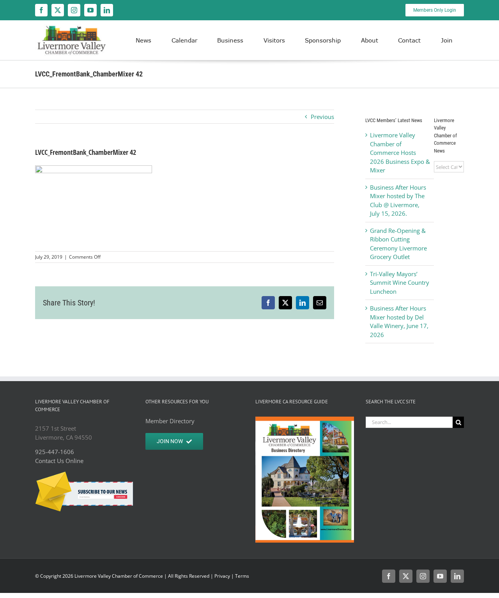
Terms (242, 576)
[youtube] (90, 10)
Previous (322, 117)
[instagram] (74, 10)
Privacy (222, 576)
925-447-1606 (54, 452)
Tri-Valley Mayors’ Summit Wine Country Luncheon (399, 282)
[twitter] (57, 10)
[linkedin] (107, 10)
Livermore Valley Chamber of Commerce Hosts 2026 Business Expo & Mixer (400, 152)
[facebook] (41, 10)
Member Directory (170, 421)
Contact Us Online (59, 461)
